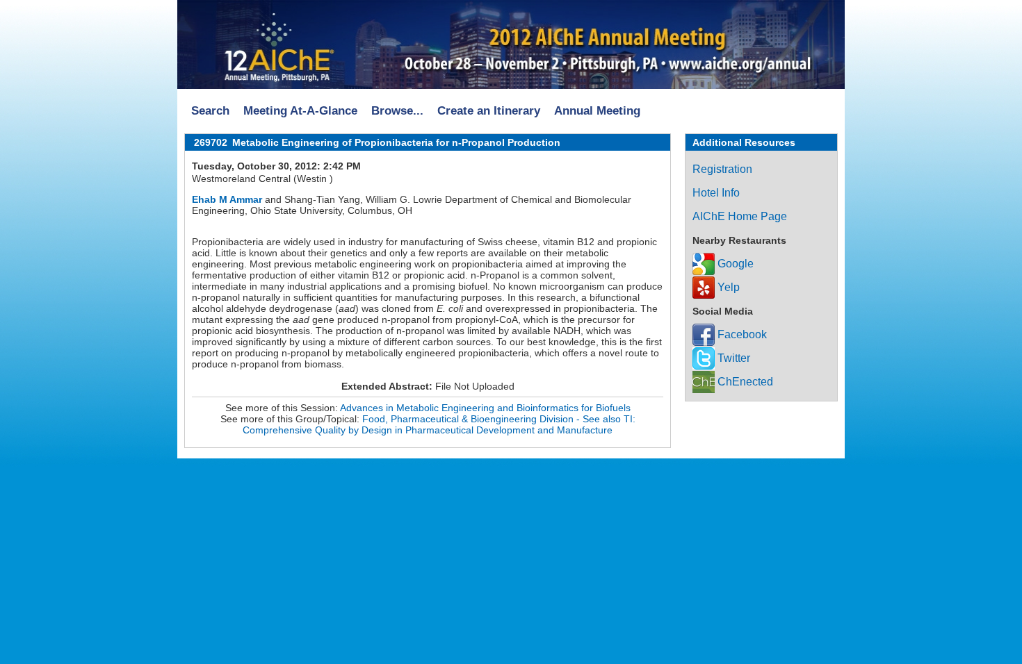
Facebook (741, 334)
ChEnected (744, 382)
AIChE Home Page (739, 216)
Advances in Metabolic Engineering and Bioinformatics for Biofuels (485, 407)
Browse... (397, 110)
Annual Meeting (597, 110)
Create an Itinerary (488, 110)
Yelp (727, 287)
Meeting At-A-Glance (300, 110)
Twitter (732, 358)
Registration (722, 169)
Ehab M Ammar (227, 199)
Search (210, 110)
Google (734, 263)
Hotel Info (716, 193)
